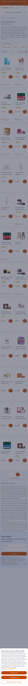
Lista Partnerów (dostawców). (7, 669)
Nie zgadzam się (14, 677)
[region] (14, 667)
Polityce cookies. (13, 667)
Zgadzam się (14, 673)
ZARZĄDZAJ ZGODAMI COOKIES (14, 682)
